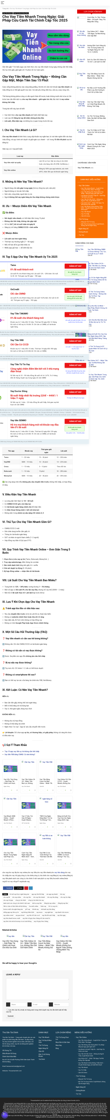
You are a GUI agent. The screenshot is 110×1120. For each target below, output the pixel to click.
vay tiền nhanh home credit (11, 918)
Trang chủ (5, 8)
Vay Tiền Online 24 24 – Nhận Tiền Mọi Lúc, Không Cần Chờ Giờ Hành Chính (28, 783)
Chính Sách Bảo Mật (9, 1056)
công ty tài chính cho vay (36, 900)
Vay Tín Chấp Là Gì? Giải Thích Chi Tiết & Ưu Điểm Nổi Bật (96, 132)
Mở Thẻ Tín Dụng (92, 283)
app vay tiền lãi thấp (38, 894)
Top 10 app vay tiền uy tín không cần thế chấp (22, 751)
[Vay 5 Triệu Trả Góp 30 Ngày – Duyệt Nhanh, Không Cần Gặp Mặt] (28, 805)
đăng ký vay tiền (63, 903)
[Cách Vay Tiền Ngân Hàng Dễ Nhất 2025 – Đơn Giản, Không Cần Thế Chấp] (28, 842)
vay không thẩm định (27, 912)
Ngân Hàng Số (83, 229)
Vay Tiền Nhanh (7, 13)
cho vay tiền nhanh (39, 897)
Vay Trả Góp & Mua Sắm (21, 13)
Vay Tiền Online (84, 185)
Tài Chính (42, 1059)
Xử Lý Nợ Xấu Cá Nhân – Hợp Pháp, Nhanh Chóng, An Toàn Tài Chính (97, 308)
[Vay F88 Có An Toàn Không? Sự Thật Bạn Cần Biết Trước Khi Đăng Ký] (46, 842)
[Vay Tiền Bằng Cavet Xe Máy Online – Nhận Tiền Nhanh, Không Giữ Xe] (46, 769)
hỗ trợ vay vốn (52, 906)
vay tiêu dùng (59, 872)
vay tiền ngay (61, 915)
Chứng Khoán (83, 232)
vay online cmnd (8, 915)
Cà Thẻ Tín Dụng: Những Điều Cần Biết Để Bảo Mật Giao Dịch (96, 118)
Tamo (13, 265)
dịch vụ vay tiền (37, 903)
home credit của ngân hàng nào (13, 909)
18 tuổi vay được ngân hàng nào (19, 894)
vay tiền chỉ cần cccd (33, 915)
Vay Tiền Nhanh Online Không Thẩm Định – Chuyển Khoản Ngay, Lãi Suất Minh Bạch (92, 208)
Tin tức (90, 312)
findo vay (43, 906)
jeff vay (27, 909)
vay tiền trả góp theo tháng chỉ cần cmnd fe (36, 918)
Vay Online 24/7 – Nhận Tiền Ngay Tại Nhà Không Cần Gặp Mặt (96, 33)
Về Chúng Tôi (6, 1050)
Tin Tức (81, 235)
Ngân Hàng (7, 786)
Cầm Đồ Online (85, 216)
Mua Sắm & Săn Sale (63, 1042)
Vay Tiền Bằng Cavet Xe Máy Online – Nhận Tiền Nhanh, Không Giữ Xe (46, 783)
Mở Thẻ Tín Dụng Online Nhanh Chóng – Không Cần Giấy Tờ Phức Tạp (97, 294)
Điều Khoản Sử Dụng (9, 1053)
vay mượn (39, 912)
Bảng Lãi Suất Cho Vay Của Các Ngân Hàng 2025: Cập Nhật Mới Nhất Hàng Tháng (64, 820)
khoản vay (35, 909)
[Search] (106, 3)
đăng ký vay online (49, 903)
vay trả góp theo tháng (41, 921)
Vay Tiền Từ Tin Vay (20, 364)
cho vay (62, 894)
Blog (57, 1048)
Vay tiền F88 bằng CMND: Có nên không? (20, 754)
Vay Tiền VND (17, 340)
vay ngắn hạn (49, 912)
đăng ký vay (75, 266)
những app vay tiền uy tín (11, 912)
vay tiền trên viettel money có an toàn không (17, 921)
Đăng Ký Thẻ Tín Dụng (88, 222)
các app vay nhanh (52, 894)
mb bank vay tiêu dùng (48, 909)
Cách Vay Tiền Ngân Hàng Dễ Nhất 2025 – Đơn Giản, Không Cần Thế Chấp (28, 857)
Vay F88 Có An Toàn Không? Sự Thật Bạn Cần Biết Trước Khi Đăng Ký (46, 856)
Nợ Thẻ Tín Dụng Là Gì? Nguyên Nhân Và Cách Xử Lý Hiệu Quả (97, 349)
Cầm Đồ (42, 786)
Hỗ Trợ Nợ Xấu (25, 823)
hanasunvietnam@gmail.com (15, 1066)
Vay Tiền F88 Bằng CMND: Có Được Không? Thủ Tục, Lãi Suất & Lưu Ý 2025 (64, 857)
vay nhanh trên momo (62, 912)
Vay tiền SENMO (18, 420)
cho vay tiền (27, 897)
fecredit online (33, 906)
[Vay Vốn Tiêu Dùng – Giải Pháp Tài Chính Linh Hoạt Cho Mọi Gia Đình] (11, 769)
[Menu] (2, 3)
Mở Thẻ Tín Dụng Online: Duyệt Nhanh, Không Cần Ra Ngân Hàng (92, 224)
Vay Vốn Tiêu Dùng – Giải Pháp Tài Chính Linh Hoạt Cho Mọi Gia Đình (10, 782)
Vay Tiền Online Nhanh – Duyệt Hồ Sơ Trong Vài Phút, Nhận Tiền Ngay (92, 189)
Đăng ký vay (75, 290)
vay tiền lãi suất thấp (48, 915)
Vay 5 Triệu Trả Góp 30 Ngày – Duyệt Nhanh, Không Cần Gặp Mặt (27, 820)
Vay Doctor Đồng (18, 391)
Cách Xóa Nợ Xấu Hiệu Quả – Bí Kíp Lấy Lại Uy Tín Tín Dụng (97, 322)
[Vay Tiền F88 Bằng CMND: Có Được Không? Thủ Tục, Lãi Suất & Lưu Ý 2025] (64, 842)
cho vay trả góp (8, 900)
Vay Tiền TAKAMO (19, 313)
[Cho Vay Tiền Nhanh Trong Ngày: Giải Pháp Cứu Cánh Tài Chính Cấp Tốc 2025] (11, 842)
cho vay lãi (6, 897)
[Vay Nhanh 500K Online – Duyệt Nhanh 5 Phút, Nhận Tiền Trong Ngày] (11, 805)
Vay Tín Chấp (85, 214)
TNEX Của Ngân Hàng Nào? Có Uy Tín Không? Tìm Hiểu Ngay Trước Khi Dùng (46, 820)
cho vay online (16, 897)
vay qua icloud (20, 915)
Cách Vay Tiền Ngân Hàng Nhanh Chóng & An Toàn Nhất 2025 (96, 146)
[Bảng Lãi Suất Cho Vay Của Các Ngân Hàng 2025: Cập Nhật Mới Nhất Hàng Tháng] (64, 805)
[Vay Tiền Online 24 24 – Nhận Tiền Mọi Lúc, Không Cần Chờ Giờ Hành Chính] (28, 769)
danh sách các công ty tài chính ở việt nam (16, 903)
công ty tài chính (20, 900)
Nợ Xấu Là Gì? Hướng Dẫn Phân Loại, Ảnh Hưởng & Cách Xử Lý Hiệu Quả (96, 90)
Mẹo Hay (59, 1045)
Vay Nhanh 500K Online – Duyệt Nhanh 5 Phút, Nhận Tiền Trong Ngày (10, 820)
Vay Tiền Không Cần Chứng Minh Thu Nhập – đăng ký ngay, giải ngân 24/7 (92, 192)
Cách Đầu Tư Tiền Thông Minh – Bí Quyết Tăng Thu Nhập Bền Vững (96, 19)
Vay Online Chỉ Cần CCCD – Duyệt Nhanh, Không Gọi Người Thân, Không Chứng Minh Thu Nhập (64, 946)
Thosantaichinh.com (15, 1071)
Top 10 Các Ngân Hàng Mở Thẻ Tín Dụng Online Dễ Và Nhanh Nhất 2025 (97, 280)
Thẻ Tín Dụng (83, 219)
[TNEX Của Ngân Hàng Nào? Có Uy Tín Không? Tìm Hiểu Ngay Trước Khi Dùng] (46, 805)
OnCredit (14, 289)
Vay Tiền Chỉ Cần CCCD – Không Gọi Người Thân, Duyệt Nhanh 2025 (92, 200)
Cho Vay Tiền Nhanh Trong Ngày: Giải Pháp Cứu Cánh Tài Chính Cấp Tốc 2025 (10, 857)
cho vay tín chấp (65, 897)
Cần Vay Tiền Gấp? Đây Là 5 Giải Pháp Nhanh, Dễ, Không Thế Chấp (96, 104)
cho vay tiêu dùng (52, 897)
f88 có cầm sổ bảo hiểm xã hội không (15, 906)
